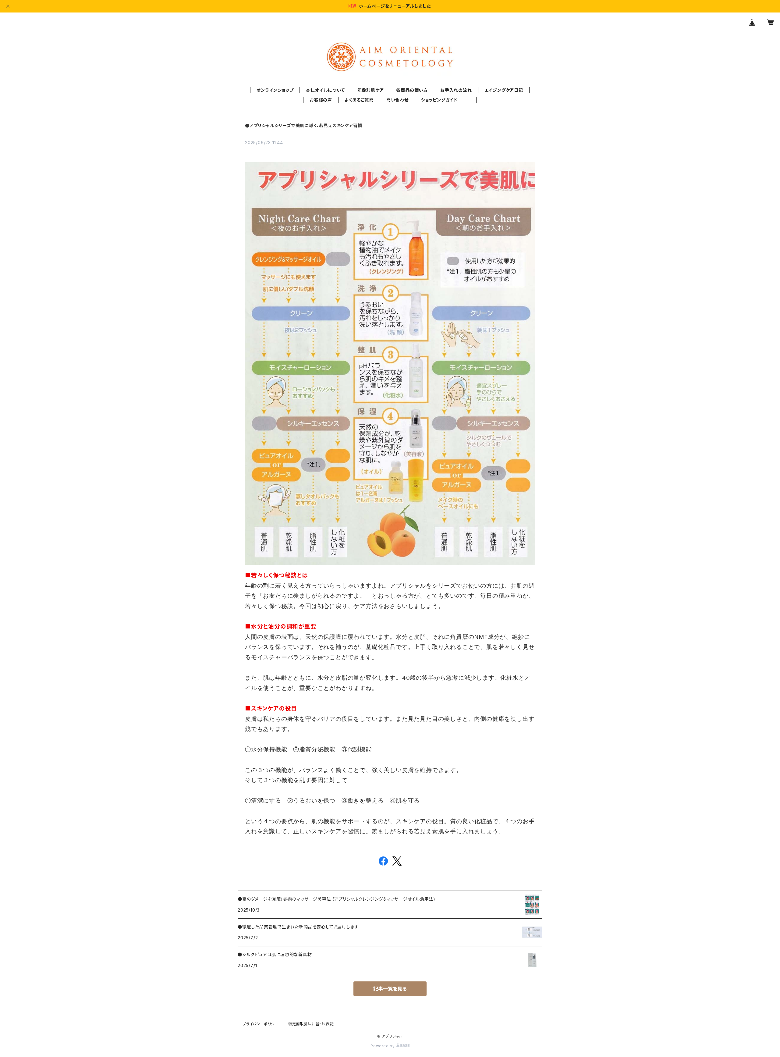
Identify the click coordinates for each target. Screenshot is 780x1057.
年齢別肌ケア (370, 90)
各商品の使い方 (412, 90)
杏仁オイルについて (325, 90)
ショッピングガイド (439, 99)
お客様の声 (321, 99)
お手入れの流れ (456, 90)
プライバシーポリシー (260, 1024)
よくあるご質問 (359, 99)
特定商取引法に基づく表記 (311, 1024)
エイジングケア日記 (503, 90)
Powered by (383, 1046)
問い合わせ (397, 99)
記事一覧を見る (390, 989)
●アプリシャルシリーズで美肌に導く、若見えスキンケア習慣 (303, 125)
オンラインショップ (275, 90)
